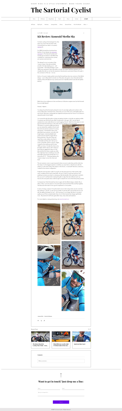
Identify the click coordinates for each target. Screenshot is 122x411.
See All (89, 329)
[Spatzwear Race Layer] (81, 336)
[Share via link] (44, 320)
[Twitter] (87, 19)
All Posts (33, 24)
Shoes (61, 24)
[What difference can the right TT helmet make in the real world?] (61, 336)
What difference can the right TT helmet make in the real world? (61, 344)
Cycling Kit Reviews (48, 316)
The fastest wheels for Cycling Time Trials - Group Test (40, 344)
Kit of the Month (77, 24)
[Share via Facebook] (38, 320)
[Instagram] (85, 19)
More (85, 24)
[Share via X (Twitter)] (41, 320)
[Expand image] (48, 223)
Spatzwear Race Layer (79, 344)
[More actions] (84, 33)
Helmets (46, 24)
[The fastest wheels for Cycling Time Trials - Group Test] (40, 336)
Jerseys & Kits (54, 24)
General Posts (68, 24)
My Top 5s (40, 24)
